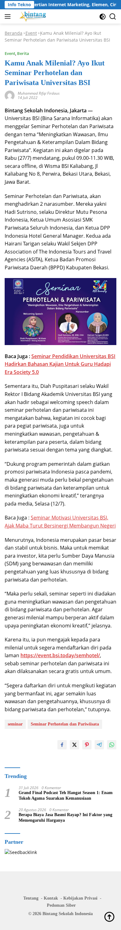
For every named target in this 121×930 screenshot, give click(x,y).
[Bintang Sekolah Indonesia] (32, 16)
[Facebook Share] (62, 744)
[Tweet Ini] (74, 744)
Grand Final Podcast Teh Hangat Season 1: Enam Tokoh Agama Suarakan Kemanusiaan (66, 795)
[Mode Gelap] (102, 16)
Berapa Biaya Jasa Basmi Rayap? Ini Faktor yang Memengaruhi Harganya (65, 817)
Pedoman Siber (61, 905)
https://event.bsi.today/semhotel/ (60, 655)
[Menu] (9, 16)
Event (31, 33)
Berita (23, 53)
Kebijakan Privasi (80, 898)
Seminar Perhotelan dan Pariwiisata (65, 724)
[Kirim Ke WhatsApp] (111, 744)
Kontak (51, 898)
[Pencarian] (112, 16)
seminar (15, 724)
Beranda (13, 33)
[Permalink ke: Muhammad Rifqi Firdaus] (10, 95)
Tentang (30, 898)
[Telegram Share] (99, 744)
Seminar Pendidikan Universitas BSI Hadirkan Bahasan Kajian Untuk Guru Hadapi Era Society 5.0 (60, 364)
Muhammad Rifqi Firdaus (39, 93)
